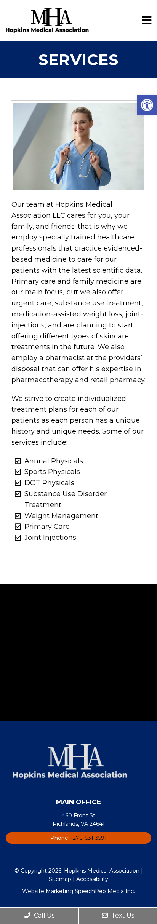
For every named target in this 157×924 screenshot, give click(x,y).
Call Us (43, 915)
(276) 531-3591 (89, 838)
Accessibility (92, 879)
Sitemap (60, 879)
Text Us (122, 915)
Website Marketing (47, 891)
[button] (147, 105)
